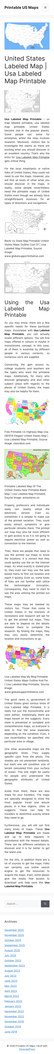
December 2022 (14, 1011)
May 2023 (10, 985)
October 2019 (12, 1026)
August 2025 (12, 950)
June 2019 (10, 1031)
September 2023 (14, 965)
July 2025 (10, 955)
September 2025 (14, 945)
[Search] (45, 904)
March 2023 (11, 996)
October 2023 (12, 960)
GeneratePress (27, 1049)
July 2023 (10, 975)
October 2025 (12, 940)
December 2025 (14, 930)
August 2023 (12, 970)
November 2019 (14, 1021)
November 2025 (14, 935)
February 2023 (13, 1001)
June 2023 (10, 980)
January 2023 (12, 1006)
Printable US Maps (21, 7)
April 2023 (10, 991)
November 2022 (14, 1016)
